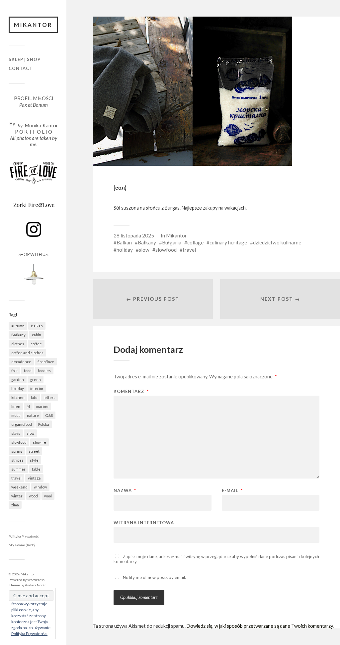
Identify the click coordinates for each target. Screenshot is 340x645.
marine (42, 406)
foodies (44, 370)
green (35, 379)
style (34, 460)
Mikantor (33, 24)
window (40, 487)
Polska (43, 424)
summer (18, 469)
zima (15, 505)
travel (16, 478)
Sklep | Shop (25, 59)
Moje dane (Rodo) (22, 545)
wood (33, 496)
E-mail (232, 490)
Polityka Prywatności (24, 536)
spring (16, 451)
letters (49, 397)
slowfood (19, 442)
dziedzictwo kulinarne (277, 242)
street (34, 451)
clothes (17, 344)
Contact (21, 68)
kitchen (18, 397)
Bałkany (18, 335)
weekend (19, 487)
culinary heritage (228, 242)
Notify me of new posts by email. (154, 577)
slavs (15, 433)
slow (30, 433)
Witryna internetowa (144, 522)
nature (33, 415)
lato (34, 397)
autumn (18, 326)
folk (14, 370)
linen (15, 406)
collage (195, 242)
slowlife (39, 442)
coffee (36, 344)
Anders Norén (35, 585)
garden (17, 379)
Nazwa (125, 490)
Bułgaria (171, 242)
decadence (21, 361)
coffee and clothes (27, 353)
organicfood (21, 424)
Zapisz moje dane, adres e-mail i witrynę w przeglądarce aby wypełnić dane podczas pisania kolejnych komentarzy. (216, 559)
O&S (49, 415)
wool (48, 496)
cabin (36, 335)
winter (17, 496)
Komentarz (131, 391)
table (36, 469)
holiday (17, 388)
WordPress (35, 580)
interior (36, 388)
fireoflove (46, 361)
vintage (34, 478)
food (28, 370)
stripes (17, 460)
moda (16, 415)
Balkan (37, 326)
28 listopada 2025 (134, 235)
